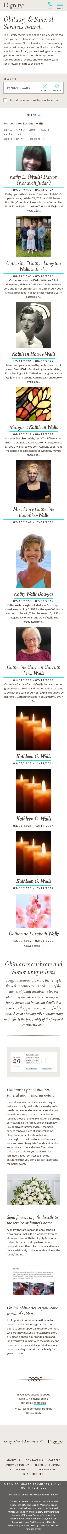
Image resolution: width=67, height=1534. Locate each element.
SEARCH (9, 79)
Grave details (32, 945)
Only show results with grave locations (34, 99)
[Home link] (13, 5)
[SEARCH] (57, 86)
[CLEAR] (45, 86)
